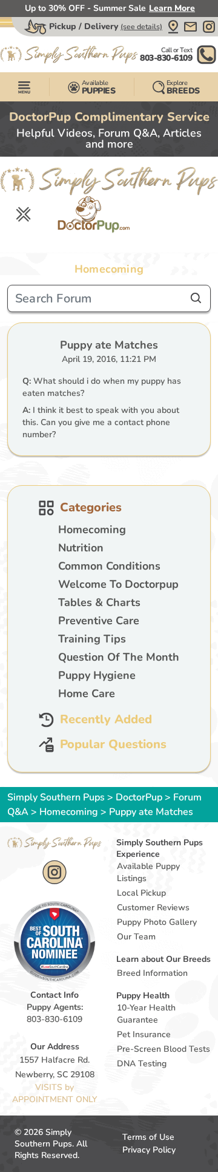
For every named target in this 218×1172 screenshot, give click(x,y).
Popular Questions (113, 744)
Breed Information (152, 973)
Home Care (86, 693)
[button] (173, 26)
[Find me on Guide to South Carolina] (54, 940)
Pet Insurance (144, 1034)
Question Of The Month (118, 657)
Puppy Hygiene (97, 675)
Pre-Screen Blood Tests (163, 1049)
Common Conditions (109, 566)
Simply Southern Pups (56, 797)
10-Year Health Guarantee (146, 1014)
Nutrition (81, 547)
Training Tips (92, 639)
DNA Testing (142, 1063)
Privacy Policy (149, 1150)
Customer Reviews (153, 907)
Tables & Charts (99, 602)
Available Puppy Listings (148, 872)
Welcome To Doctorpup (118, 584)
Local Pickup (141, 893)
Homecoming (92, 529)
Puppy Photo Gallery (157, 922)
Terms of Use (148, 1137)
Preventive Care (98, 620)
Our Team (136, 936)
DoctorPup (139, 797)
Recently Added (106, 719)
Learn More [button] (172, 8)
